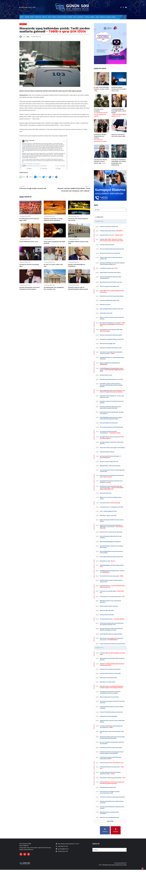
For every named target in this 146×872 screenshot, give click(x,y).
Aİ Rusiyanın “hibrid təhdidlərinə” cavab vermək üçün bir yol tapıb (112, 396)
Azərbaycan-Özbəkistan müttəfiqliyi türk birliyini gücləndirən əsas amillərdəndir (118, 162)
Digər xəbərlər (110, 821)
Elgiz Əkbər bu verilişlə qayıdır (107, 682)
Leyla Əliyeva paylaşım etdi (109, 268)
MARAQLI (113, 17)
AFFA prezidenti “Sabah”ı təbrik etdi (109, 606)
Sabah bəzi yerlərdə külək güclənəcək (109, 817)
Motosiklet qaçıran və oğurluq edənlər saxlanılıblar (109, 812)
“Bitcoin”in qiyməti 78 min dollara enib (109, 286)
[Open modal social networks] (56, 177)
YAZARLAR (87, 17)
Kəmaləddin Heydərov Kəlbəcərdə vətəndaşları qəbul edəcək (111, 546)
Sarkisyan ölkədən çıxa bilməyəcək (109, 422)
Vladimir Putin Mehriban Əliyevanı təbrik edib (111, 712)
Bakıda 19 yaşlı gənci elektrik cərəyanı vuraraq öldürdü (111, 520)
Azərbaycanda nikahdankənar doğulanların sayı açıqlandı (112, 807)
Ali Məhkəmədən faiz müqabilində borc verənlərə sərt (112, 571)
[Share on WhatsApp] (22, 177)
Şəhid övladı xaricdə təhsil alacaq (108, 677)
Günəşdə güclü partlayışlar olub (108, 787)
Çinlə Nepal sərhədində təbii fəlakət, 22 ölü (110, 347)
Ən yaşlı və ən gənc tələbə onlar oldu (109, 461)
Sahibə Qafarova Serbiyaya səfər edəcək (110, 272)
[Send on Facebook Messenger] (38, 177)
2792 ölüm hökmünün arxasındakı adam (112, 767)
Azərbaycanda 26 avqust (112, 619)
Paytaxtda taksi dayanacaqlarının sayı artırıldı (111, 379)
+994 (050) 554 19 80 (63, 846)
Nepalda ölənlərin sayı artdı (111, 235)
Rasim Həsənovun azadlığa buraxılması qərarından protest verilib (110, 792)
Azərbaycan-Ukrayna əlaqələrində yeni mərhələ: (100, 138)
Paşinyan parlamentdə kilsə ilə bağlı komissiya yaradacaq (111, 802)
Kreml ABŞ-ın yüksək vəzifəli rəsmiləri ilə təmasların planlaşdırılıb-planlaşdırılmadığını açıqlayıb (111, 385)
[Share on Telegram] (51, 177)
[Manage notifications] (142, 868)
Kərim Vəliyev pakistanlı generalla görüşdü (112, 777)
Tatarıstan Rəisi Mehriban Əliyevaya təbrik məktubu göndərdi (110, 277)
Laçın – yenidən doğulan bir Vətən (108, 511)
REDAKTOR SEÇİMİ (62, 17)
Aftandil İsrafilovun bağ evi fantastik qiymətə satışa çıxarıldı (111, 581)
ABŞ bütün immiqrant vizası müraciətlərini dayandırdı (110, 601)
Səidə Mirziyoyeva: (111, 687)
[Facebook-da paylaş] (29, 177)
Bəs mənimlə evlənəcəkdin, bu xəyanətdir (112, 324)
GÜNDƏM (27, 17)
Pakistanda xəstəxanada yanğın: (112, 591)
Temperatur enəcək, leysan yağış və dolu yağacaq (112, 447)
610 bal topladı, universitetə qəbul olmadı (112, 596)
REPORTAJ (54, 17)
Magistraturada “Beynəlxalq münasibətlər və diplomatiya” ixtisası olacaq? (111, 527)
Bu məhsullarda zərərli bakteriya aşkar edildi (111, 330)
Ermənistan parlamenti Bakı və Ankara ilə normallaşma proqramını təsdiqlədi (110, 692)
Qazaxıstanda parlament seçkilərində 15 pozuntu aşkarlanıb (112, 702)
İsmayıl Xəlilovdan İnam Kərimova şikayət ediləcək (112, 643)
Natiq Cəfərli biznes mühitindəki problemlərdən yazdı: (112, 476)
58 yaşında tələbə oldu (105, 493)
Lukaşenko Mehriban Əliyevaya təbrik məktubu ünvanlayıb (111, 707)
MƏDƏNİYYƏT (80, 17)
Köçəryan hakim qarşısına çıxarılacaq (109, 697)
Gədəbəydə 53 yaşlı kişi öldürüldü (108, 716)
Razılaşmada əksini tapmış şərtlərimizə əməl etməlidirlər (111, 481)
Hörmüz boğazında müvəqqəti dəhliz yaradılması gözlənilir (112, 659)
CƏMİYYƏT (44, 17)
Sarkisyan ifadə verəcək (106, 375)
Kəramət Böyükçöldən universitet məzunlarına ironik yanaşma (111, 552)
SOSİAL (74, 17)
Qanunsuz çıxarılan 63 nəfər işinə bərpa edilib (118, 135)
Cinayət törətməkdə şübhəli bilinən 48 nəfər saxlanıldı (111, 537)
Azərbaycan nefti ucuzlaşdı (107, 614)
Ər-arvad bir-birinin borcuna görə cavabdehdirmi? (110, 432)
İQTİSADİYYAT (38, 17)
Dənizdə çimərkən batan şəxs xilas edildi (110, 673)
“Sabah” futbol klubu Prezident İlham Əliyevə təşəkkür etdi (111, 258)
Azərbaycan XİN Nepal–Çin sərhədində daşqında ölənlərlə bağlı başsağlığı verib (112, 263)
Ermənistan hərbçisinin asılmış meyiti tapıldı (111, 747)
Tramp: (112, 291)
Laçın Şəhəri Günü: (110, 502)
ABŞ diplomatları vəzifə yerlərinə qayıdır (110, 465)
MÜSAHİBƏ (69, 17)
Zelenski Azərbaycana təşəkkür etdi (109, 226)
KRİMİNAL (92, 17)
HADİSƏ (97, 17)
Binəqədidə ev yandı (107, 561)
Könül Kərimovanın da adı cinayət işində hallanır (112, 296)
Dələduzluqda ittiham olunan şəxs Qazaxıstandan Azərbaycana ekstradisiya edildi (112, 737)
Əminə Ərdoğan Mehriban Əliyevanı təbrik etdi (111, 308)
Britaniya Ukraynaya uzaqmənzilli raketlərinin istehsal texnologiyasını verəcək (111, 629)
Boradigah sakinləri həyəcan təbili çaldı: (112, 437)
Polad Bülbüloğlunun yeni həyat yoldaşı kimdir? (112, 566)
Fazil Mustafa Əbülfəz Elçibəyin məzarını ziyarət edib (100, 161)
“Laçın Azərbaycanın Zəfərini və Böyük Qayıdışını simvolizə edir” (112, 470)
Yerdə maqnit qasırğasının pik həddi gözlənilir (111, 427)
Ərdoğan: (112, 664)
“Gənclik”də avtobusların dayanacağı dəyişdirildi (112, 797)
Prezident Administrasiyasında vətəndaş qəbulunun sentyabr (110, 773)
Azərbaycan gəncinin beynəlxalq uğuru (110, 456)
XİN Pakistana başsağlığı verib (107, 343)
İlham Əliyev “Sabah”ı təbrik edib (108, 515)
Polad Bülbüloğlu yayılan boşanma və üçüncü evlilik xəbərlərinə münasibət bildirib (111, 418)
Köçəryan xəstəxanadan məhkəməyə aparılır (111, 335)
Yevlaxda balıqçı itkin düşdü (107, 244)
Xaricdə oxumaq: (112, 762)
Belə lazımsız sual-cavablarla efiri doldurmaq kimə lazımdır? (111, 639)
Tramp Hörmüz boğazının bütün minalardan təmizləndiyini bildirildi (110, 758)
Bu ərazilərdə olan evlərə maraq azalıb (111, 576)
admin (28, 36)
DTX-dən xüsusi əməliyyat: (100, 112)
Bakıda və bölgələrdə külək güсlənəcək (110, 363)
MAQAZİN (108, 17)
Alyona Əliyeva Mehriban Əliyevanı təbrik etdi (111, 556)
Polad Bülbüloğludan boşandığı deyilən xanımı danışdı (118, 112)
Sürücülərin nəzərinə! (105, 304)
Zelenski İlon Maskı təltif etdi (107, 451)
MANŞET (22, 17)
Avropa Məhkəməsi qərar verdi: (28, 241)
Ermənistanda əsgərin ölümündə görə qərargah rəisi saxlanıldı (112, 412)
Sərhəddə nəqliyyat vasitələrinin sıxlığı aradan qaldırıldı (111, 443)
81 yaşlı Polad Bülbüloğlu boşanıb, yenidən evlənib (101, 89)
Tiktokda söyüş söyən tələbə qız (111, 230)
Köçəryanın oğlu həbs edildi (107, 610)
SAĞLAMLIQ (102, 17)
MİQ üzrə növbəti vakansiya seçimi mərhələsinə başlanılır (112, 318)
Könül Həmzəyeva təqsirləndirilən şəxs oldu (111, 282)
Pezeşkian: (112, 653)
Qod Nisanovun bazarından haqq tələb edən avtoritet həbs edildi (111, 488)
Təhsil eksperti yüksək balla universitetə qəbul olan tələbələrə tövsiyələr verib (111, 624)
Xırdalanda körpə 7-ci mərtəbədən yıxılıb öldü (111, 507)
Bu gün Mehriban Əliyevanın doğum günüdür (111, 634)
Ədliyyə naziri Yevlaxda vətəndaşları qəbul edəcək (110, 498)
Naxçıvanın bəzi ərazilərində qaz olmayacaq (111, 532)
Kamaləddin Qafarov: (112, 586)
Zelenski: (111, 240)
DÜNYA (49, 17)
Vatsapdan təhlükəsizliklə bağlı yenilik (109, 300)
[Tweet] (45, 177)
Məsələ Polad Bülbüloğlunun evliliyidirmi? (110, 541)
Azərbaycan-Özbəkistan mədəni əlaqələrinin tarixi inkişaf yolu (111, 726)
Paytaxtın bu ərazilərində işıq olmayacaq (110, 669)
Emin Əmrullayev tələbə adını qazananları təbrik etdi (112, 732)
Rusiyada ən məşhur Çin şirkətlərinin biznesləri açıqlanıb (112, 402)
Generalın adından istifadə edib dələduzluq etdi (112, 249)
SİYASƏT (32, 17)
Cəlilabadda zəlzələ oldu (106, 313)
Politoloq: (112, 782)
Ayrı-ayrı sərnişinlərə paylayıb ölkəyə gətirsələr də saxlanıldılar (112, 743)
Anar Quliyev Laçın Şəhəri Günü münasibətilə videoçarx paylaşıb (111, 352)
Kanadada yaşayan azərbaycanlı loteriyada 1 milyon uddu (118, 89)
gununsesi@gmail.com (63, 848)
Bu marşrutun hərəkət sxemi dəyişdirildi (110, 253)
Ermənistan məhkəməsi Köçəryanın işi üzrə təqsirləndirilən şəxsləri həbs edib (110, 407)
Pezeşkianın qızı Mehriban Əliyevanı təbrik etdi (112, 339)
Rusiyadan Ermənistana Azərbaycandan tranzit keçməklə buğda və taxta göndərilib (111, 752)
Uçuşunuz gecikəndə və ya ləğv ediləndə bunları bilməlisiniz (112, 358)
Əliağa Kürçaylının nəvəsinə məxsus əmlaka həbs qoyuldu (112, 721)
